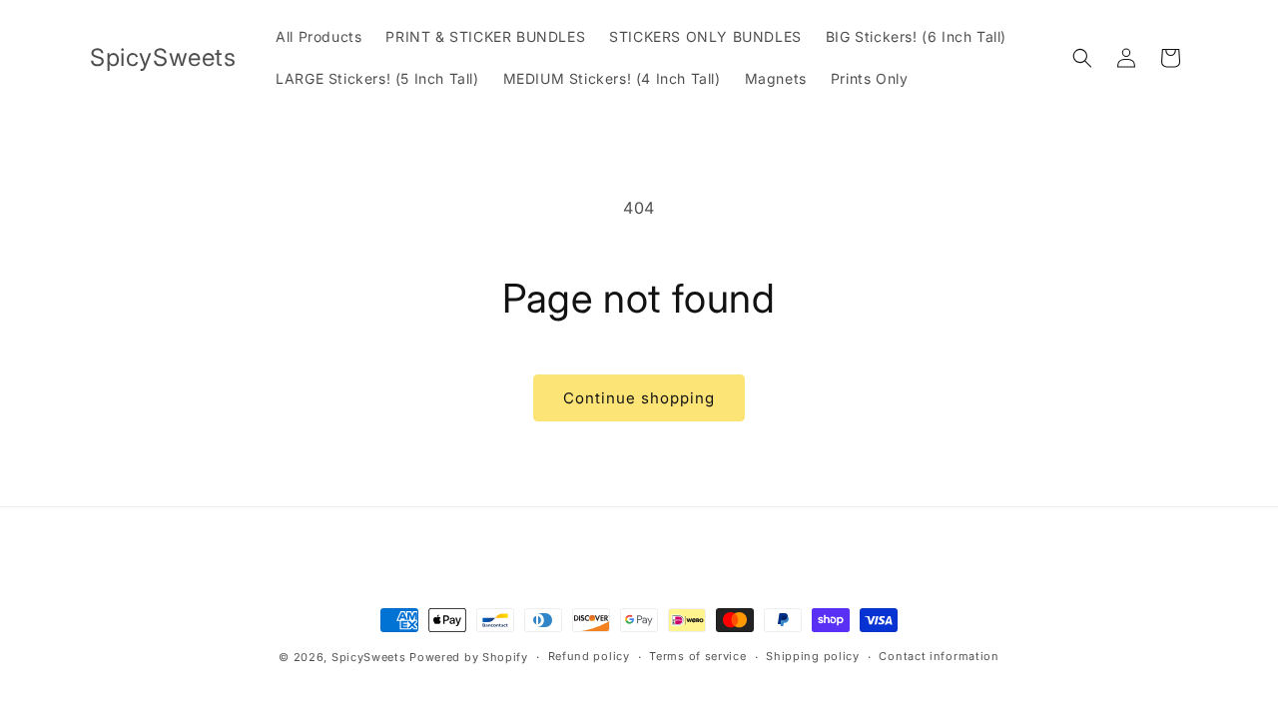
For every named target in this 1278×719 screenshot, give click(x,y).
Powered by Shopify (468, 657)
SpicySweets (368, 657)
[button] (1082, 58)
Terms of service (697, 656)
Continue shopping (639, 397)
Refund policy (589, 656)
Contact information (938, 656)
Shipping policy (813, 656)
